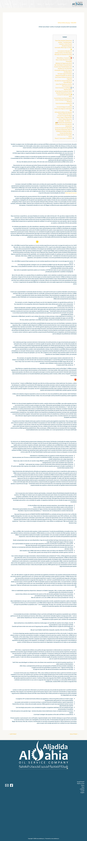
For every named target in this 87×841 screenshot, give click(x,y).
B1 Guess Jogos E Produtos (65, 73)
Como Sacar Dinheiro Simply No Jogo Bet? (63, 78)
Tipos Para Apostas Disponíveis (63, 40)
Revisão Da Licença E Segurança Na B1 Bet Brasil (63, 81)
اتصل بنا (15, 4)
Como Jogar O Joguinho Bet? (64, 117)
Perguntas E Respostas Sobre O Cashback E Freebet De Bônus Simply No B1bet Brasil (63, 131)
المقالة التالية (12, 734)
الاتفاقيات (23, 4)
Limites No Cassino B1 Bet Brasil (63, 128)
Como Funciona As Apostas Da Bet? (64, 104)
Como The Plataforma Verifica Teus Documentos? (64, 85)
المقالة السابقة (74, 734)
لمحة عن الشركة (49, 4)
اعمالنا (32, 4)
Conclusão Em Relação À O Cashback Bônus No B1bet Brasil (63, 52)
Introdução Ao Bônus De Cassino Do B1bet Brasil (63, 71)
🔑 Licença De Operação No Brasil (64, 95)
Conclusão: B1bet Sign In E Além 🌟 (63, 48)
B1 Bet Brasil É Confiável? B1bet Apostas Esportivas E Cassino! (63, 92)
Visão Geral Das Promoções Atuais (64, 136)
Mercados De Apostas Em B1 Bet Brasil (63, 55)
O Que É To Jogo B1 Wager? (65, 115)
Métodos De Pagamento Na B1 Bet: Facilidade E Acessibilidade (63, 64)
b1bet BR (73, 22)
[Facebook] (11, 785)
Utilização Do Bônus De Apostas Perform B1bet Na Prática (63, 113)
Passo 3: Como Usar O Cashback (63, 138)
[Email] (7, 785)
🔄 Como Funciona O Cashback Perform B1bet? (63, 88)
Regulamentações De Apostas (64, 75)
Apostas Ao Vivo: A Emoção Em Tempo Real (63, 125)
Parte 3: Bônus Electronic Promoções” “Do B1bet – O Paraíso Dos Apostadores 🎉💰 (63, 121)
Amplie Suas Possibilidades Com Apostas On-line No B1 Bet (63, 67)
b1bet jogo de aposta (71, 193)
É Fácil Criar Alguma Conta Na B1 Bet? (63, 109)
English (7, 4)
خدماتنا (39, 4)
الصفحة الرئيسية (62, 4)
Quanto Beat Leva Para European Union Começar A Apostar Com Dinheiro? (63, 100)
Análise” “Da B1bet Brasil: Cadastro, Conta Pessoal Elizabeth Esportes (65, 44)
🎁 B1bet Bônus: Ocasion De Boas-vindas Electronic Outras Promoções (64, 59)
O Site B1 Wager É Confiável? (64, 107)
